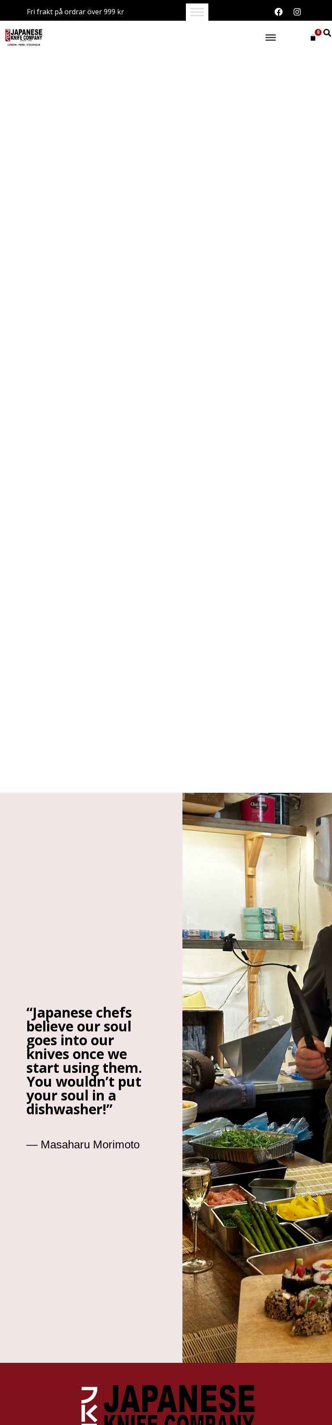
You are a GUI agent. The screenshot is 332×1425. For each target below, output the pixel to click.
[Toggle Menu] (197, 12)
